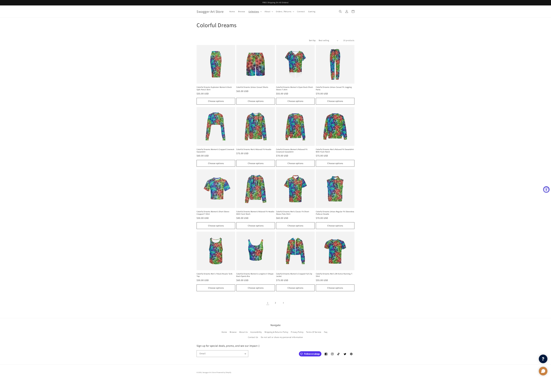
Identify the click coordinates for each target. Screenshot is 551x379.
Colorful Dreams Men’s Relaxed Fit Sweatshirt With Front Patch (335, 150)
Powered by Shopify (224, 372)
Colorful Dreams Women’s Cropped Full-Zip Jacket (294, 275)
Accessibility (256, 332)
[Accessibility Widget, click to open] (546, 189)
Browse (233, 332)
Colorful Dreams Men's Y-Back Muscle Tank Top (214, 275)
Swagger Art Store (209, 372)
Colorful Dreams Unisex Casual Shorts (252, 87)
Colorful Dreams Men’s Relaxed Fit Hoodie (253, 149)
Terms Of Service (313, 332)
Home (224, 332)
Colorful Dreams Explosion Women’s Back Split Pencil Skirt (214, 88)
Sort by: (312, 40)
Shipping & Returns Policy (276, 332)
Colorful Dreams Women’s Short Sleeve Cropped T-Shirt (213, 212)
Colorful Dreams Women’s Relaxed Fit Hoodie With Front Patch (255, 212)
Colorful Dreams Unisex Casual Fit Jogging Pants (334, 88)
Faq (325, 332)
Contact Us (253, 337)
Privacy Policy (297, 332)
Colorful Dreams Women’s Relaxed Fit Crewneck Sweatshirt (291, 150)
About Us (243, 332)
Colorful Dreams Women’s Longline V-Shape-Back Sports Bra (255, 275)
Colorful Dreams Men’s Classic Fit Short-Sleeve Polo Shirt (293, 212)
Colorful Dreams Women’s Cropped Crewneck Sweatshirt (215, 150)
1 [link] (267, 302)
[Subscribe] (245, 353)
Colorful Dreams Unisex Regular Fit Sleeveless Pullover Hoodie (335, 212)
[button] (255, 11)
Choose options (216, 101)
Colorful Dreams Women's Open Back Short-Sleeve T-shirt (294, 88)
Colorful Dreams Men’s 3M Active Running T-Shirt (334, 275)
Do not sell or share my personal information (282, 337)
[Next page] (283, 303)
